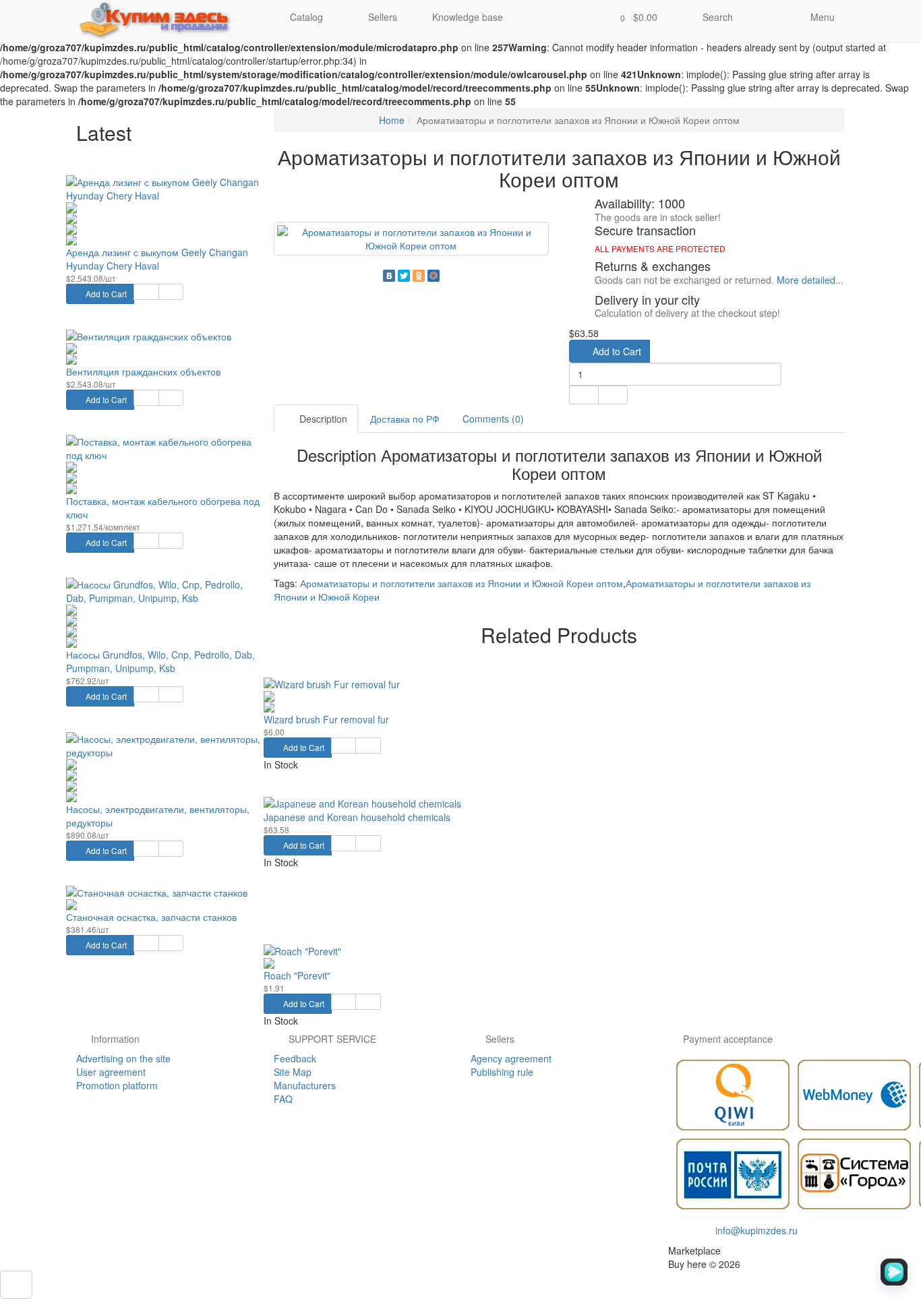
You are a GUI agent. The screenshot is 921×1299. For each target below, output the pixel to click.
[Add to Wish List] (145, 292)
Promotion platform (117, 1085)
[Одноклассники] (419, 276)
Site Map (292, 1072)
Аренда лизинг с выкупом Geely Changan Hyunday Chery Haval (157, 258)
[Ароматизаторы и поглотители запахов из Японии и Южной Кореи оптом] (411, 238)
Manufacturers (305, 1085)
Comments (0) (493, 418)
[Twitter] (404, 276)
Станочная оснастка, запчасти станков (151, 917)
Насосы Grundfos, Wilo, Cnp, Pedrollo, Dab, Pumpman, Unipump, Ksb (160, 661)
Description (322, 418)
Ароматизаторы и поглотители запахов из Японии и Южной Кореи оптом (461, 583)
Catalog (306, 17)
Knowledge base (467, 17)
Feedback (295, 1058)
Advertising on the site (123, 1058)
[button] (635, 18)
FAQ (283, 1099)
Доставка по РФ (405, 418)
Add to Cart (105, 293)
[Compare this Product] (170, 292)
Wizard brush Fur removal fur (326, 719)
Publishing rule (502, 1072)
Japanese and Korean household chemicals (357, 817)
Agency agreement (511, 1058)
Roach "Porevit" (297, 975)
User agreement (111, 1072)
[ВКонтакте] (389, 276)
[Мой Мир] (433, 276)
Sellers (381, 17)
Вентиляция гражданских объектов (143, 371)
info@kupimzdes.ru (756, 1230)
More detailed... (810, 279)
